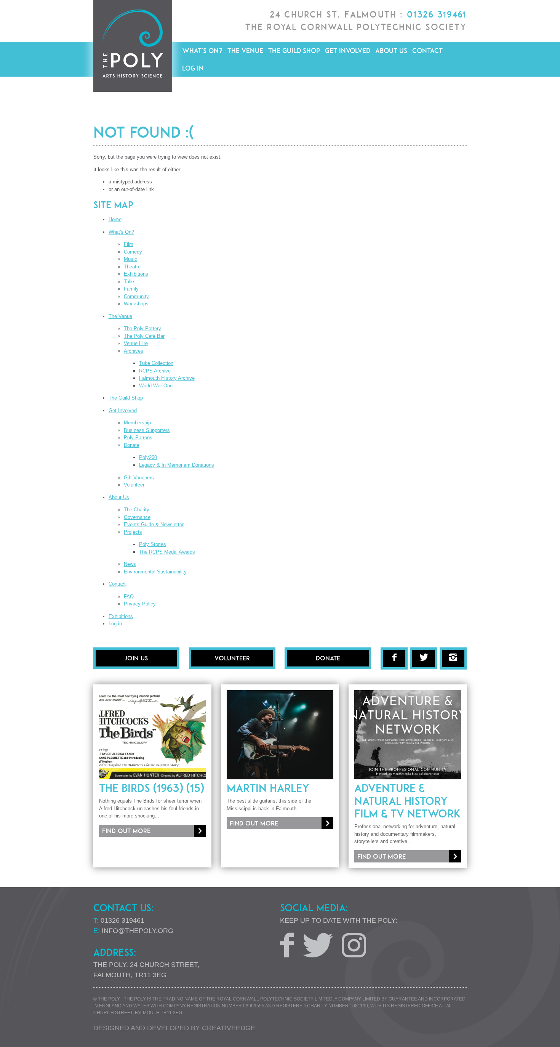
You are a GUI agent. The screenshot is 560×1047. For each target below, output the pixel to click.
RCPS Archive (155, 371)
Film (128, 244)
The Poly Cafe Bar (144, 336)
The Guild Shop (294, 51)
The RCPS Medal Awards (167, 552)
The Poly (132, 46)
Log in (193, 68)
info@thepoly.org (137, 931)
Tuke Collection (156, 363)
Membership (137, 423)
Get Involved (347, 51)
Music (130, 259)
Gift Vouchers (139, 477)
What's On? (202, 51)
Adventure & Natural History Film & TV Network (407, 801)
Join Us (136, 658)
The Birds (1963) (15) (151, 788)
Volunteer (134, 485)
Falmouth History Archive (167, 378)
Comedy (133, 252)
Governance (137, 517)
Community (136, 296)
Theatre (132, 267)
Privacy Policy (140, 604)
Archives (133, 351)
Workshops (136, 304)
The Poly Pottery (142, 328)
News (130, 564)
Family (131, 289)
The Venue (245, 51)
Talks (130, 281)
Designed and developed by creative (174, 1028)
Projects (133, 532)
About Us (391, 51)
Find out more (126, 831)
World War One (156, 386)
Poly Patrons (138, 437)
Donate (131, 445)
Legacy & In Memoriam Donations (176, 465)
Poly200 (148, 457)
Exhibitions (136, 274)
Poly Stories (152, 544)
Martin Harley (268, 788)
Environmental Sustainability (155, 572)
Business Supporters (147, 430)
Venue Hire (136, 343)
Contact (427, 51)
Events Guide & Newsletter (154, 524)
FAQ (129, 596)
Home (115, 219)
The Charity (136, 509)
